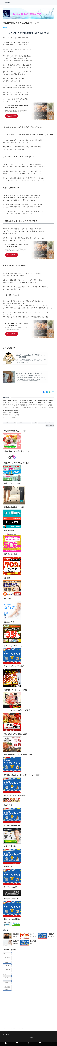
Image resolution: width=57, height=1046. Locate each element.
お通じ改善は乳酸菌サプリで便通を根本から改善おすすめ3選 (28, 402)
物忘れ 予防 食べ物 (50, 425)
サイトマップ (6, 1034)
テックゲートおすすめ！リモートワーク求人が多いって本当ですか (51, 936)
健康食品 (5, 27)
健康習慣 (5, 982)
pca (4, 953)
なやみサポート (6, 978)
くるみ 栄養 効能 (27, 422)
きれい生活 (6, 965)
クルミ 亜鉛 (34, 422)
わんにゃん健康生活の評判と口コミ (6, 988)
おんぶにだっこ (6, 958)
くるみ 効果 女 (6, 422)
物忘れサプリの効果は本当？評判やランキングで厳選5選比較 (11, 412)
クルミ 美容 (13, 422)
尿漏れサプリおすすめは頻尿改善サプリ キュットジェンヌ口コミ (46, 402)
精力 (4, 974)
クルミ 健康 (19, 422)
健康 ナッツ (41, 422)
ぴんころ (5, 962)
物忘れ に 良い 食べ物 (49, 422)
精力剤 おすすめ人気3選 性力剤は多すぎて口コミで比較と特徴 (10, 402)
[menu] (53, 2)
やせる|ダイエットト (6, 970)
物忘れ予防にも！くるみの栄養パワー (16, 935)
